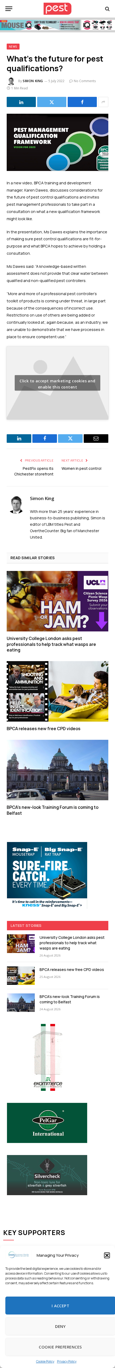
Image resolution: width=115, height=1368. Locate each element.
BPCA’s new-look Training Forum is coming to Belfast (52, 810)
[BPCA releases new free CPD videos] (57, 691)
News (13, 46)
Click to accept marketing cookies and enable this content (57, 384)
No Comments (85, 81)
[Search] (107, 9)
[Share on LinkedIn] (21, 102)
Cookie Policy (45, 1361)
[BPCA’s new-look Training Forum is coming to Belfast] (57, 770)
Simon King (33, 81)
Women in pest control (81, 468)
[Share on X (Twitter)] (51, 102)
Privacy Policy (66, 1361)
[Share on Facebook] (82, 102)
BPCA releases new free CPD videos (43, 728)
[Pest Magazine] (57, 8)
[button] (107, 1255)
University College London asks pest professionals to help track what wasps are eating (51, 644)
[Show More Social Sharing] (103, 102)
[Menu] (8, 9)
